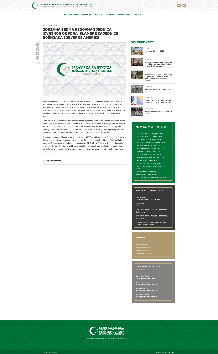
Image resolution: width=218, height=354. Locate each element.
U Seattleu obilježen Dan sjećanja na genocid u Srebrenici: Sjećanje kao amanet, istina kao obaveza (158, 64)
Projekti (110, 15)
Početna (68, 15)
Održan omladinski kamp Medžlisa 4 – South (159, 113)
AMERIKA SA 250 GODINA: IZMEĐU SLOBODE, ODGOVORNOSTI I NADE (158, 101)
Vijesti (121, 15)
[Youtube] (184, 5)
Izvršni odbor (55, 161)
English (138, 15)
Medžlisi (98, 15)
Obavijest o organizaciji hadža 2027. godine (158, 90)
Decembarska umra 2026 (154, 51)
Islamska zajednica (82, 15)
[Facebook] (179, 5)
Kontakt (130, 15)
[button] (184, 15)
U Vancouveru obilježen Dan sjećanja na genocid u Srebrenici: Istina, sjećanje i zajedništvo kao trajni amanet (159, 77)
